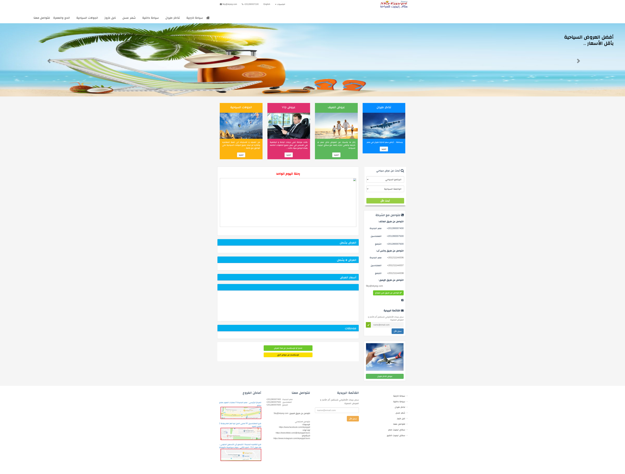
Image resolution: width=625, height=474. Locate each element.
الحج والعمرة (61, 17)
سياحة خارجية (194, 17)
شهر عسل (129, 17)
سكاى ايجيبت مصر (396, 429)
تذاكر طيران (172, 17)
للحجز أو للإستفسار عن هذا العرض (288, 348)
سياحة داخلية (150, 17)
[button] (47, 59)
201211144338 (395, 273)
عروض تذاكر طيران (384, 376)
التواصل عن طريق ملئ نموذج (387, 293)
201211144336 (395, 257)
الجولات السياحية (87, 17)
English (267, 4)
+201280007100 (251, 4)
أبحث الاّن (385, 200)
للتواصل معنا (42, 17)
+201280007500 (273, 402)
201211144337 (395, 265)
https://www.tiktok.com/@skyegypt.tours (293, 433)
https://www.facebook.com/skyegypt (294, 427)
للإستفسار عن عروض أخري (288, 355)
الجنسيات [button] (281, 4)
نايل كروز (110, 17)
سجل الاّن (398, 331)
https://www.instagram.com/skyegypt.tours (291, 438)
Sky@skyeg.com (229, 4)
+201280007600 (273, 405)
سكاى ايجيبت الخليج (396, 435)
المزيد (384, 149)
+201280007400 (273, 399)
